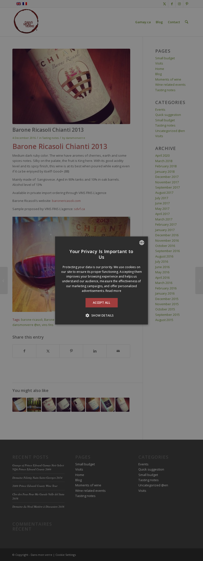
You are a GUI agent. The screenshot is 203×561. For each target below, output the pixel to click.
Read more (113, 291)
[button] (101, 315)
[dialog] (101, 280)
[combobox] (141, 242)
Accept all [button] (101, 303)
